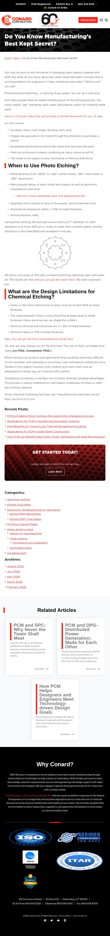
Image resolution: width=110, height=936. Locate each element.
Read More (40, 669)
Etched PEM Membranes (25, 514)
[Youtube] (58, 920)
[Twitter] (52, 920)
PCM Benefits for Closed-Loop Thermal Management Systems (46, 426)
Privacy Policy (65, 916)
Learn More (55, 471)
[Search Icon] (106, 20)
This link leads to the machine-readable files (29, 795)
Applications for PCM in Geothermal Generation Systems (43, 421)
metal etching (18, 538)
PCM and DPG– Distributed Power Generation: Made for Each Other (82, 636)
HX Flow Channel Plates (22, 524)
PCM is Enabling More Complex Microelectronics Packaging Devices (50, 416)
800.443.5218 (33, 903)
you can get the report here (57, 279)
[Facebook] (45, 920)
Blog (16, 58)
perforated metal (20, 548)
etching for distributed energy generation (33, 510)
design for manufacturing (26, 533)
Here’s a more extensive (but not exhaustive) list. (51, 196)
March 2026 (14, 582)
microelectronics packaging (30, 542)
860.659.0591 (65, 903)
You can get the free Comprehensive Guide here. (42, 339)
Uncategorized (16, 553)
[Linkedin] (65, 920)
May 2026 (13, 576)
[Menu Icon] (101, 19)
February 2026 (16, 587)
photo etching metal (20, 529)
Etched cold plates (19, 504)
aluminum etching (18, 499)
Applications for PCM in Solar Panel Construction (38, 431)
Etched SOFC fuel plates (25, 519)
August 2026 (15, 566)
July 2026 (13, 571)
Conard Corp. (35, 916)
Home (8, 58)
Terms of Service (80, 916)
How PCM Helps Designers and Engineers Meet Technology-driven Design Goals (56, 699)
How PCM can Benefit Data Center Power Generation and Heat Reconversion (56, 436)
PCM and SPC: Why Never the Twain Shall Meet (30, 631)
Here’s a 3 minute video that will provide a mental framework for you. (49, 116)
